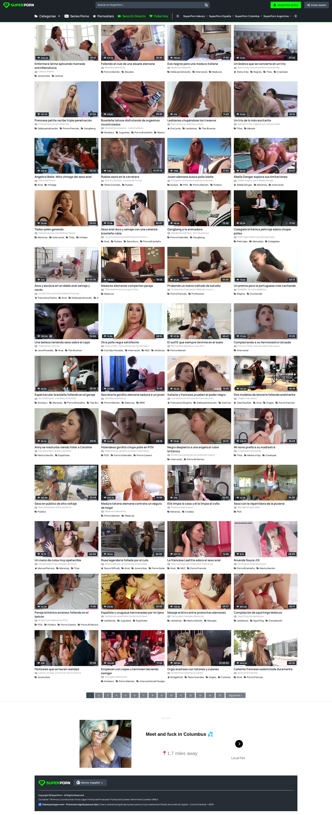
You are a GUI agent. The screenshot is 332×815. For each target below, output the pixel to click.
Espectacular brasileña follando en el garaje (65, 395)
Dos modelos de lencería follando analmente (264, 395)
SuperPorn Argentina (276, 16)
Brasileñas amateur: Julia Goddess (124, 128)
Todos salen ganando (49, 229)
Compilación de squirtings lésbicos (258, 613)
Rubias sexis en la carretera (120, 177)
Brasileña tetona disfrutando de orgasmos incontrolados (130, 122)
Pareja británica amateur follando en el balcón (62, 615)
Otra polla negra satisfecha (120, 342)
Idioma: (90, 782)
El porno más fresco (182, 507)
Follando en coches (49, 346)
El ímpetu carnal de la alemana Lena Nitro (193, 180)
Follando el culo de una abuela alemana (128, 64)
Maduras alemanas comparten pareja (127, 286)
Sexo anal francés (247, 673)
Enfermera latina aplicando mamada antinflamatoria (60, 66)
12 (190, 695)
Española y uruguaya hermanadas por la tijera (132, 613)
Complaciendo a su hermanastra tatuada (262, 342)
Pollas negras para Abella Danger (255, 180)
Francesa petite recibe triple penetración (63, 120)
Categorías (47, 16)
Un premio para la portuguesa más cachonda (265, 286)
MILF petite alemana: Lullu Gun (188, 346)
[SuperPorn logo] (18, 6)
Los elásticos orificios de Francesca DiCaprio (193, 398)
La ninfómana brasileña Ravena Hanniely (127, 237)
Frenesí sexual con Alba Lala (53, 124)
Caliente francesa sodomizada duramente (263, 669)
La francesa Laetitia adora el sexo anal (194, 560)
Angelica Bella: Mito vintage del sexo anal (63, 177)
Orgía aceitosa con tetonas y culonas (193, 669)
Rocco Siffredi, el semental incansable (126, 564)
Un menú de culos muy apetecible (58, 560)
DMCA (155, 799)
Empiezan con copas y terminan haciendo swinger (130, 671)
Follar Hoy (161, 16)
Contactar (43, 799)
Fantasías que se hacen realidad (57, 669)
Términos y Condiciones (62, 799)
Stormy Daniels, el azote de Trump (123, 180)
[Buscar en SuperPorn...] (206, 5)
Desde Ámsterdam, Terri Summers (190, 233)
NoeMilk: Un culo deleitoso (251, 289)
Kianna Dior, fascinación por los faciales (127, 346)
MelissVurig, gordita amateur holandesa (127, 451)
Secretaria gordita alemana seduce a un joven (133, 395)
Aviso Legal (80, 799)
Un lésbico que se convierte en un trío (260, 64)
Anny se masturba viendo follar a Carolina (63, 447)
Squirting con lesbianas (250, 616)
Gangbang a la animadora (185, 229)
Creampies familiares (249, 451)
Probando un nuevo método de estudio (194, 286)
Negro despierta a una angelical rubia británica (193, 449)
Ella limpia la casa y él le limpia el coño (193, 504)
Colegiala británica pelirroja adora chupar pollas (262, 231)
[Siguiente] (295, 16)
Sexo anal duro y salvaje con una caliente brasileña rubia (129, 231)
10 (171, 695)
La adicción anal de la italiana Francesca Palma (60, 293)
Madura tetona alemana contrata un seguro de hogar (131, 506)
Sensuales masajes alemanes (187, 616)
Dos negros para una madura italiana (192, 64)
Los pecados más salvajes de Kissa (57, 564)
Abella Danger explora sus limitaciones (260, 177)
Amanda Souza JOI (247, 560)
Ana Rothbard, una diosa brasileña (57, 398)
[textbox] (149, 5)
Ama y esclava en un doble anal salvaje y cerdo (62, 288)
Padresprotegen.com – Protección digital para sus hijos (70, 804)
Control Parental (198, 804)
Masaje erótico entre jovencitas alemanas (196, 613)
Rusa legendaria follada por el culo (124, 560)
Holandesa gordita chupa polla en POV (127, 447)
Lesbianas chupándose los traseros (191, 120)
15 (220, 695)
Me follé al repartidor (248, 507)
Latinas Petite (46, 71)
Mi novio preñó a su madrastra (254, 447)
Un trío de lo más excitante (252, 120)
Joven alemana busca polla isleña (190, 177)
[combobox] (152, 5)
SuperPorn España (220, 16)
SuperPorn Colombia (247, 16)
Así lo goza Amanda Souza (251, 564)
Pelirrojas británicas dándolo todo (256, 237)
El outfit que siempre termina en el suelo (195, 342)
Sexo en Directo (134, 16)
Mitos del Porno (46, 180)
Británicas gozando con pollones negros (193, 455)
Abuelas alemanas (115, 67)
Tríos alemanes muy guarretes (122, 289)
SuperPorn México (194, 16)
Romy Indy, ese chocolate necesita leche (259, 67)
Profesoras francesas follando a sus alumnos (193, 289)
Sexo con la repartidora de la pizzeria (259, 504)
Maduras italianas (181, 67)
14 (210, 695)
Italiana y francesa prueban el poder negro (196, 395)
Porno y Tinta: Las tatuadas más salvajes (259, 346)
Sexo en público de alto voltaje (56, 504)
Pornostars (105, 16)
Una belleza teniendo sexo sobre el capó (62, 342)
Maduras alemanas (115, 511)
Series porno (79, 16)
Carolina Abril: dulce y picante (54, 451)
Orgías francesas (247, 398)
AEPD (211, 804)
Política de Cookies (119, 799)
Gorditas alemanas (115, 398)
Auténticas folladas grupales (187, 673)
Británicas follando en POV (53, 620)
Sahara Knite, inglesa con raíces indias (258, 124)
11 (181, 695)
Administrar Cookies (141, 799)
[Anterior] (177, 16)
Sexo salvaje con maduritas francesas (192, 564)
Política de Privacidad (98, 799)
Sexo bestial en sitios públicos (54, 507)
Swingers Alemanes (116, 677)
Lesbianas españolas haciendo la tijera (126, 616)
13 (200, 695)
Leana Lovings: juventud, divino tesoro (59, 673)
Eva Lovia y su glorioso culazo (187, 124)
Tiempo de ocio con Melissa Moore (56, 233)
